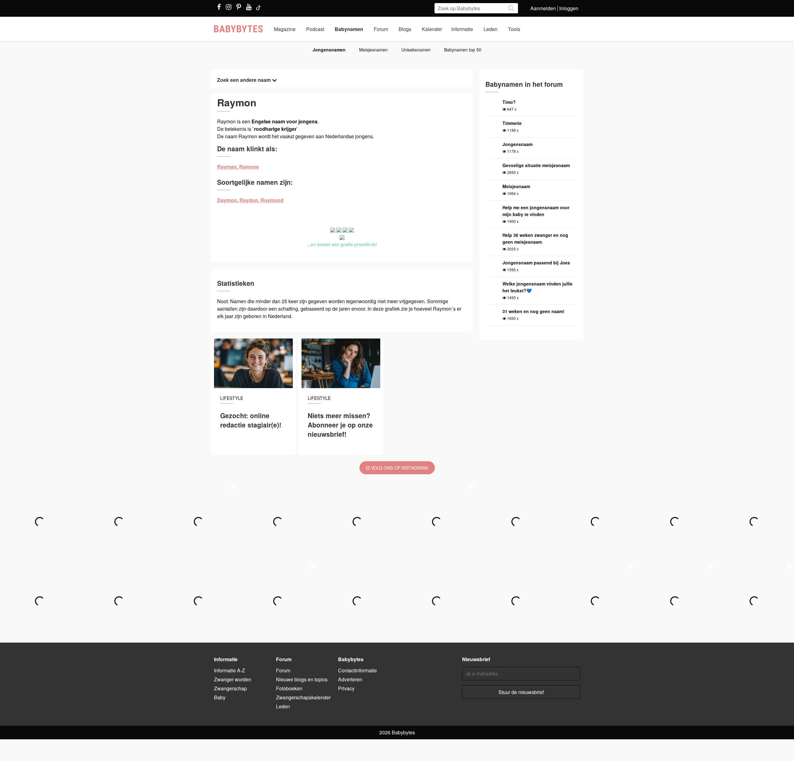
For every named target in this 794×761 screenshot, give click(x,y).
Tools (514, 29)
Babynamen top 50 (462, 49)
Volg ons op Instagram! (399, 468)
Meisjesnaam (516, 186)
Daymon (227, 200)
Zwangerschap (230, 688)
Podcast (315, 29)
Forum (381, 29)
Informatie (462, 29)
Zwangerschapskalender (303, 697)
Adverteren (350, 679)
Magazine (285, 29)
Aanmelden (543, 8)
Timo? (509, 102)
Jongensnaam (517, 144)
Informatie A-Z (229, 670)
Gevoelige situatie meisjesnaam (536, 165)
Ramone (249, 166)
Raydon (248, 200)
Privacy (346, 688)
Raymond (272, 200)
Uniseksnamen (415, 49)
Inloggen (568, 8)
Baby (219, 697)
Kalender (432, 29)
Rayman (227, 166)
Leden (490, 29)
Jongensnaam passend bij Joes (536, 262)
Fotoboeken (289, 688)
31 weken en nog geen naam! (533, 311)
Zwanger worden (232, 679)
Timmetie (512, 123)
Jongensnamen (329, 49)
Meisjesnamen (373, 49)
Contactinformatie (357, 670)
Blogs (405, 29)
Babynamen (349, 29)
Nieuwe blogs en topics (302, 679)
